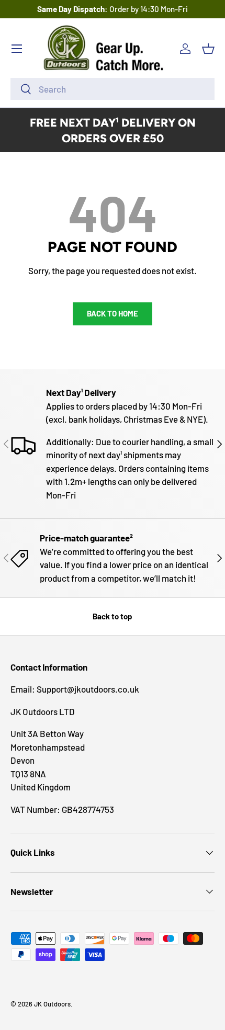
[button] (208, 48)
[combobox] (112, 89)
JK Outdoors (52, 1004)
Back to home (112, 313)
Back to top (112, 616)
